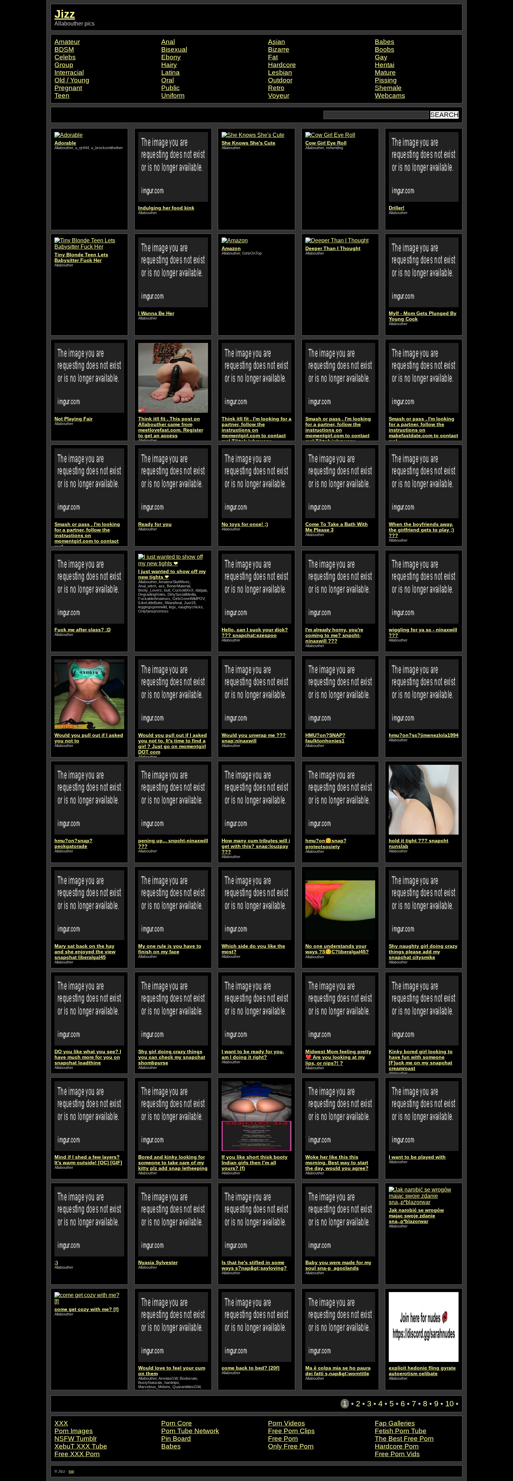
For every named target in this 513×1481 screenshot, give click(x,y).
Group (63, 64)
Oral (167, 80)
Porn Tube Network (190, 1431)
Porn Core (176, 1423)
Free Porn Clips (291, 1431)
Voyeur (278, 95)
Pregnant (68, 87)
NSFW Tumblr (75, 1438)
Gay (381, 57)
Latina (170, 72)
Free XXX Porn (77, 1454)
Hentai (384, 64)
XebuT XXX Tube (80, 1446)
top (71, 1471)
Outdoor (280, 80)
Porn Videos (286, 1423)
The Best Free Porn (404, 1438)
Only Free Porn (291, 1446)
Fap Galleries (395, 1423)
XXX (61, 1423)
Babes (384, 41)
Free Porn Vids (397, 1454)
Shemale (388, 87)
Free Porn (283, 1438)
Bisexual (174, 49)
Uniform (173, 95)
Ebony (171, 57)
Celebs (65, 57)
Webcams (390, 95)
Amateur (67, 41)
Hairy (169, 64)
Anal (168, 41)
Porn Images (73, 1431)
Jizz (64, 14)
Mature (385, 72)
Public (170, 87)
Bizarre (278, 49)
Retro (276, 87)
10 (449, 1403)
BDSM (64, 49)
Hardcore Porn (397, 1446)
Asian (276, 41)
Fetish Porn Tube (400, 1431)
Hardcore (282, 64)
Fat (273, 57)
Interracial (69, 72)
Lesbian (280, 72)
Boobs (384, 49)
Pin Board (176, 1438)
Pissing (386, 80)
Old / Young (71, 80)
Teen (61, 95)
